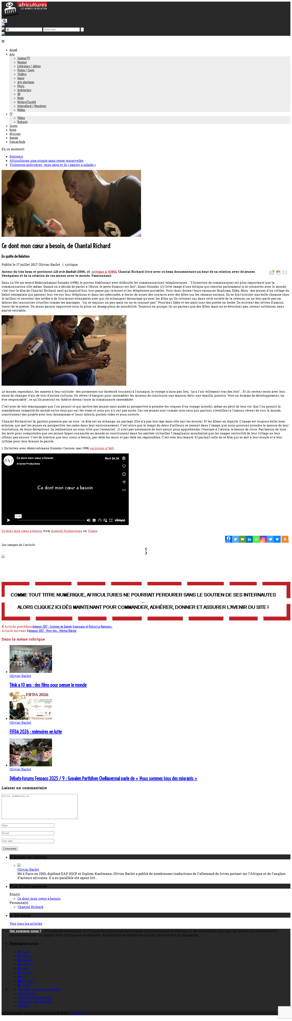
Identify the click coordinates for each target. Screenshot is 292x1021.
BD (18, 94)
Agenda (14, 138)
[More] (285, 539)
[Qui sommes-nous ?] (3, 34)
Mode (20, 98)
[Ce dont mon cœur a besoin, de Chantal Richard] (71, 235)
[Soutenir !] (146, 601)
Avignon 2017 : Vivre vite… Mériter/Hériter (53, 631)
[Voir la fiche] (19, 865)
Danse (20, 78)
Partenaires (26, 993)
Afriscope (15, 134)
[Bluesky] (277, 539)
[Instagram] (263, 539)
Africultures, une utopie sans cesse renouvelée (46, 160)
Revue (13, 130)
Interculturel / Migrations (31, 106)
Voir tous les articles (26, 923)
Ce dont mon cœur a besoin (22, 531)
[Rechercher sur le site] (4, 21)
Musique (22, 62)
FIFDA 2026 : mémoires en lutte (36, 732)
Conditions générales (34, 997)
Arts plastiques (25, 82)
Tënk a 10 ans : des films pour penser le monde (48, 685)
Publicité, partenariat (34, 1002)
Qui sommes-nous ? (25, 931)
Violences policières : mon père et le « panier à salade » (53, 165)
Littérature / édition (29, 66)
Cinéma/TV (23, 58)
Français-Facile (17, 142)
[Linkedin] (249, 539)
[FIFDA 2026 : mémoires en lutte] (31, 718)
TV (11, 114)
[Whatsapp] (256, 539)
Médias (21, 110)
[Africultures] (24, 16)
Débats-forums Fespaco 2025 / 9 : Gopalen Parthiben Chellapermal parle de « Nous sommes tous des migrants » (103, 778)
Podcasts (22, 122)
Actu (12, 54)
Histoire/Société (26, 102)
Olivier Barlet (20, 676)
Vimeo (92, 531)
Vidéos (21, 118)
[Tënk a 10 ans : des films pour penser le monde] (31, 672)
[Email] (242, 539)
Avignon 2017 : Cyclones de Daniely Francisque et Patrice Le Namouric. (72, 627)
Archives (78, 1013)
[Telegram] (270, 539)
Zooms (13, 126)
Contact (23, 1006)
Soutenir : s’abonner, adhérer (39, 989)
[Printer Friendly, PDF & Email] (278, 274)
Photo (20, 86)
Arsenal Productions (66, 531)
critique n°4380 (103, 272)
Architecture (24, 90)
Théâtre (21, 74)
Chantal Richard (30, 907)
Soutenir (16, 156)
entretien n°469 (102, 448)
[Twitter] (235, 539)
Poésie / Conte (25, 70)
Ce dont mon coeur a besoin (39, 898)
